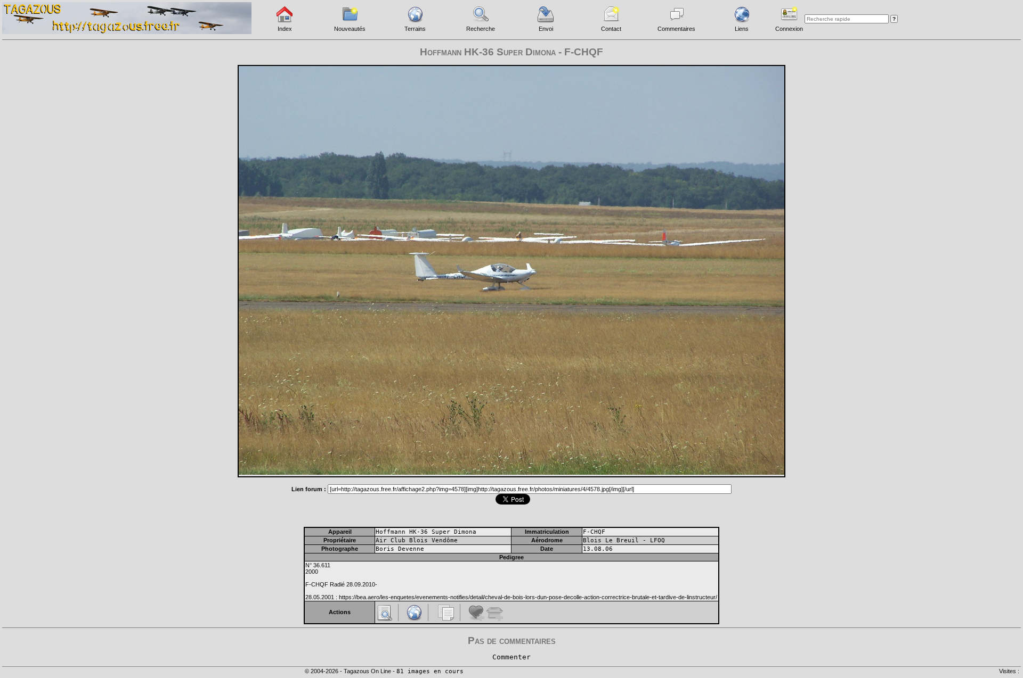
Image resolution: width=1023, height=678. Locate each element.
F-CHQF (594, 531)
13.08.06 (598, 548)
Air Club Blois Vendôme (417, 540)
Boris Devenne (400, 548)
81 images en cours (430, 671)
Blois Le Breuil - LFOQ (624, 540)
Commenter (511, 657)
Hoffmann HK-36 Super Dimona (426, 531)
